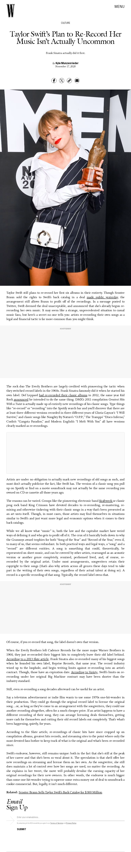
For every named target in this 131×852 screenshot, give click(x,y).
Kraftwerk (106, 501)
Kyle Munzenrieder (67, 63)
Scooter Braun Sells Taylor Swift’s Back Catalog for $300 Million (60, 792)
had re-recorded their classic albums (63, 395)
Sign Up (16, 804)
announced (21, 400)
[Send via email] (77, 80)
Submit (21, 828)
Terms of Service (56, 823)
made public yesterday (102, 297)
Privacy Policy (71, 823)
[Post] (61, 80)
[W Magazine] (10, 11)
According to (84, 672)
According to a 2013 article (27, 659)
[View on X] (65, 453)
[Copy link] (69, 80)
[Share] (54, 80)
